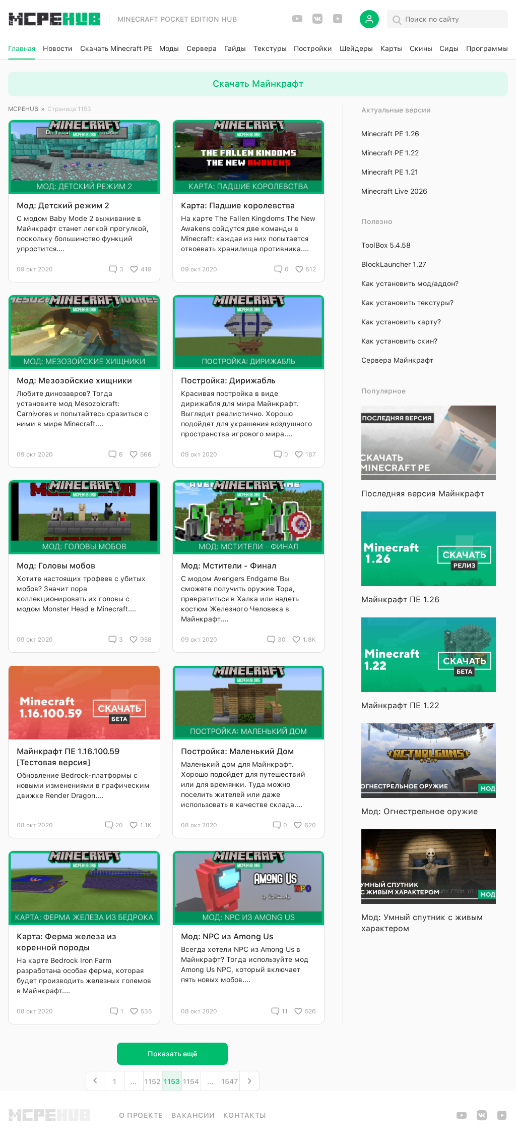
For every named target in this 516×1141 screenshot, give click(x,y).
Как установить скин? (399, 341)
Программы (487, 48)
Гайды (235, 48)
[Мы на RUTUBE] (338, 22)
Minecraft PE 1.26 (390, 134)
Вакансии (193, 1115)
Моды (169, 48)
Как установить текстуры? (407, 303)
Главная (21, 48)
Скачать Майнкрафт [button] (258, 83)
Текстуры (270, 48)
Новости (58, 48)
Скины (421, 48)
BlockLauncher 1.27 (393, 264)
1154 (191, 1081)
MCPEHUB (23, 108)
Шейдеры (356, 48)
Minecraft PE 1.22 (390, 153)
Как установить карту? (401, 322)
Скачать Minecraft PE (116, 48)
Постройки (313, 48)
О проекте (141, 1115)
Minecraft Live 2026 (394, 191)
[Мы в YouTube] (297, 22)
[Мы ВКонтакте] (317, 22)
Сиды (449, 48)
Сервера (201, 48)
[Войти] (369, 19)
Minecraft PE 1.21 (389, 172)
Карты (391, 48)
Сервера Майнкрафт (397, 360)
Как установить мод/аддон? (410, 283)
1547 (229, 1081)
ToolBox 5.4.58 (386, 245)
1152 (153, 1081)
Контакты (244, 1115)
